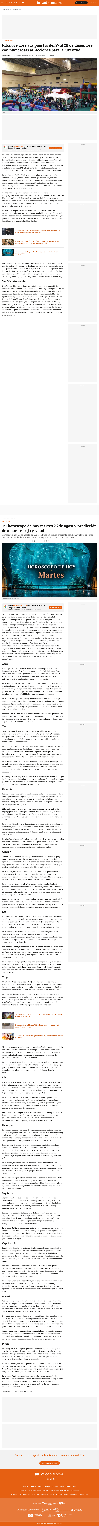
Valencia (25, 1486)
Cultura (62, 1486)
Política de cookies (62, 1494)
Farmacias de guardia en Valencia (38, 1490)
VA (19, 3)
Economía (47, 1486)
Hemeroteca (75, 1490)
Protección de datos (47, 1494)
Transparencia (83, 1494)
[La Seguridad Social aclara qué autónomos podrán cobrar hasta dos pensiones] (8, 1036)
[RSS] (16, 3)
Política (40, 1486)
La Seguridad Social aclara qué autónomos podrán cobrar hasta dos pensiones (39, 1036)
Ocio (7, 518)
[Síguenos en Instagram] (14, 3)
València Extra (6, 55)
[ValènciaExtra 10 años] (49, 2)
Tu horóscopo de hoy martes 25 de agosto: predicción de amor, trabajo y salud (37, 253)
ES (23, 3)
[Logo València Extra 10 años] (49, 1476)
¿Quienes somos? (25, 1494)
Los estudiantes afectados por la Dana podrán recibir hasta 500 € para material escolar (38, 1015)
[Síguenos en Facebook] (9, 3)
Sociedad (55, 1486)
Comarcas (8, 9)
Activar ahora (55, 148)
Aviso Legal (35, 1494)
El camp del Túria (8, 40)
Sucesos (68, 1486)
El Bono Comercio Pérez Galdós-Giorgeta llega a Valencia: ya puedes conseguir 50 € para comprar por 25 (37, 242)
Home (3, 9)
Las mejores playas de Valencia (60, 1490)
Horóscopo (6, 521)
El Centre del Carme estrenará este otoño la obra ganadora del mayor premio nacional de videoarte (37, 231)
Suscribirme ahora (49, 1463)
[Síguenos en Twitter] (11, 3)
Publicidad (73, 1494)
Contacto (14, 1494)
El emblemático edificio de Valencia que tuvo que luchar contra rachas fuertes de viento (37, 1026)
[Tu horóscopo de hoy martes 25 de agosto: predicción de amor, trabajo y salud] (8, 252)
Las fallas (23, 1490)
